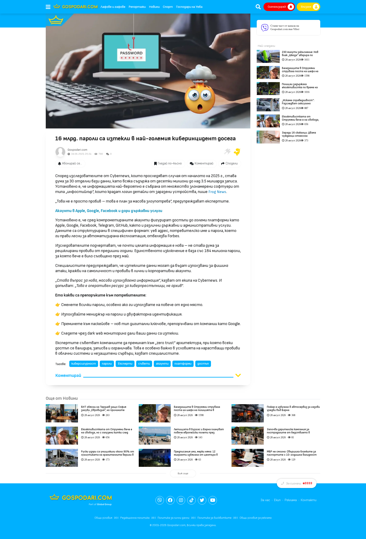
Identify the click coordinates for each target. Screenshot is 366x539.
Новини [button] (154, 7)
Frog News (217, 192)
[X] (202, 500)
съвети (144, 364)
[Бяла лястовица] (227, 152)
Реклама (291, 500)
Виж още (183, 473)
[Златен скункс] (237, 152)
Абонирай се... (72, 163)
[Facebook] (170, 500)
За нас (265, 500)
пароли (107, 364)
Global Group (104, 504)
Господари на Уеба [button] (189, 7)
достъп (203, 364)
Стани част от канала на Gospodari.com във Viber (284, 27)
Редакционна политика (135, 518)
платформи (183, 364)
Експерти (125, 364)
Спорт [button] (168, 7)
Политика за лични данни (173, 518)
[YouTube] (212, 500)
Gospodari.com (77, 150)
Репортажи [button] (137, 7)
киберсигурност (83, 364)
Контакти (308, 500)
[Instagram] (181, 500)
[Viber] (159, 500)
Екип (277, 500)
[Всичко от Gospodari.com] (60, 152)
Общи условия (103, 518)
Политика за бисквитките (214, 518)
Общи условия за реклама (256, 518)
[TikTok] (191, 500)
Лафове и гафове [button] (113, 7)
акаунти (162, 364)
